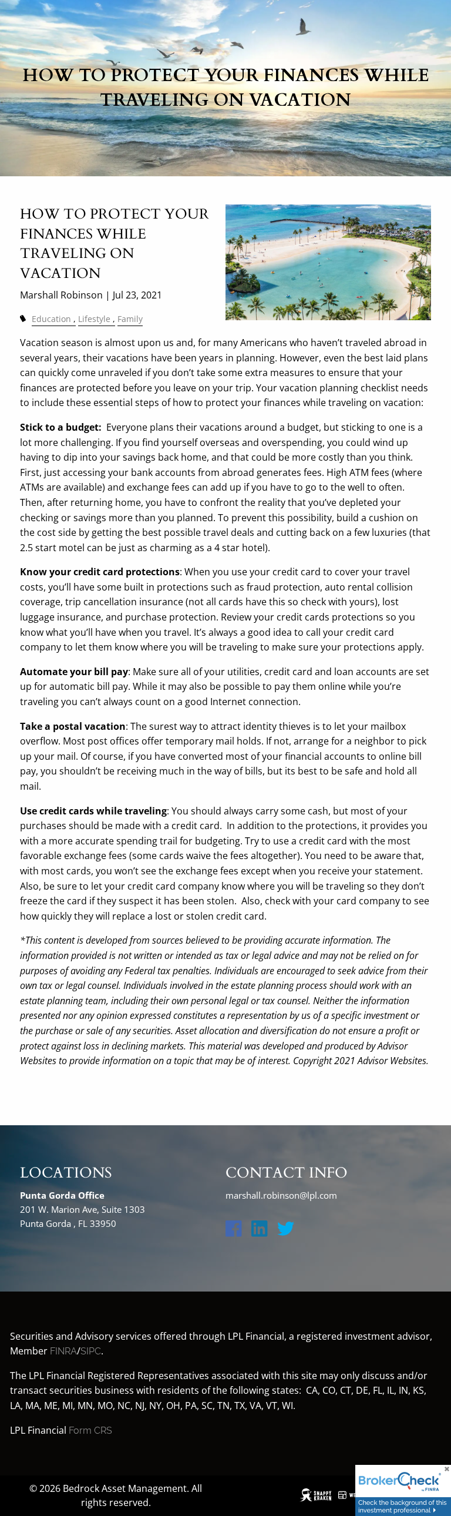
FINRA (63, 1351)
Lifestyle (94, 318)
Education (51, 318)
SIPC (90, 1351)
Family (130, 318)
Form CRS (90, 1430)
